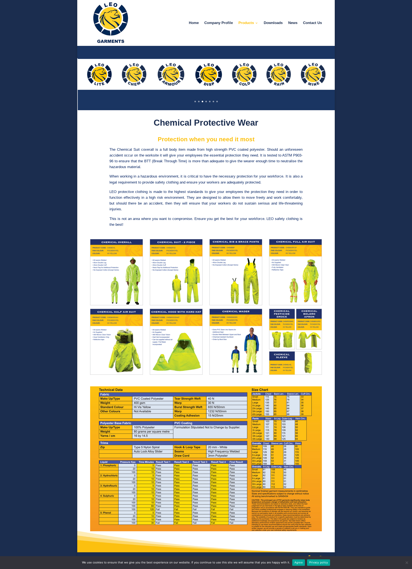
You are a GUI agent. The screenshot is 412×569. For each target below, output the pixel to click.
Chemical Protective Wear (206, 122)
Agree (298, 562)
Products (246, 23)
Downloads (273, 23)
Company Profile (218, 23)
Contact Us (312, 23)
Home (194, 23)
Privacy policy (318, 562)
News (292, 23)
